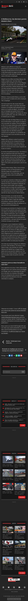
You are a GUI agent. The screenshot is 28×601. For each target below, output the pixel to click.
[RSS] (26, 2)
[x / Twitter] (21, 2)
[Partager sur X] (7, 355)
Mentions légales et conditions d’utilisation (14, 589)
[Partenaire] (14, 580)
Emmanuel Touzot (9, 47)
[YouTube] (24, 2)
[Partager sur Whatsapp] (16, 355)
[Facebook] (17, 2)
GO (23, 371)
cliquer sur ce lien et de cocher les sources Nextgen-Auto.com (13, 310)
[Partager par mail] (21, 355)
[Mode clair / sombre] (2, 2)
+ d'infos (22, 425)
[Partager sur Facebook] (12, 355)
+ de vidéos (21, 573)
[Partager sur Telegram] (19, 355)
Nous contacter (14, 591)
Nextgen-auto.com (11, 596)
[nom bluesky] (19, 2)
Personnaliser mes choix (14, 599)
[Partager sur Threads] (14, 355)
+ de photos (21, 497)
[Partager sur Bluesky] (9, 355)
